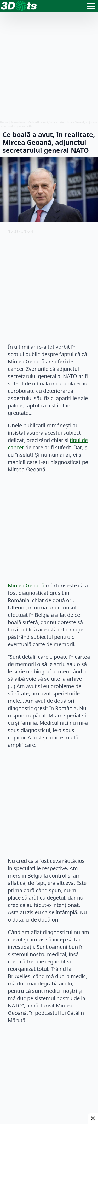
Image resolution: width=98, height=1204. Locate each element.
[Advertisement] (49, 66)
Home (4, 122)
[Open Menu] (91, 6)
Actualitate (18, 122)
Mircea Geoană (26, 585)
